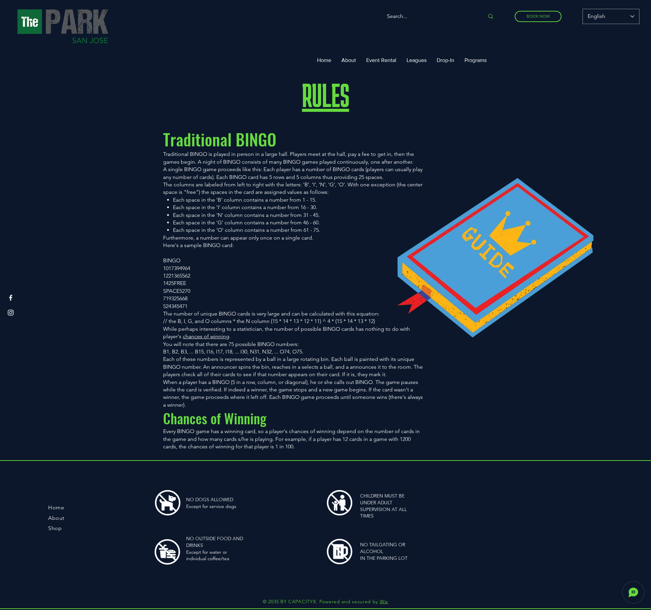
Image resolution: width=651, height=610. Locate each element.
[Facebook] (11, 298)
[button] (416, 60)
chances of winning (206, 336)
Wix (384, 601)
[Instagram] (11, 313)
